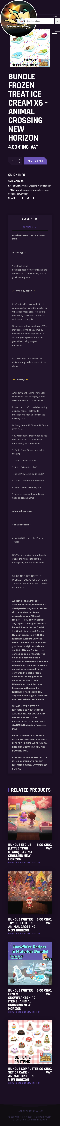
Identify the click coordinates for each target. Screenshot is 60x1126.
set (18, 193)
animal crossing (23, 189)
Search (56, 16)
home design (38, 189)
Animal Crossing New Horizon (36, 185)
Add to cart (35, 160)
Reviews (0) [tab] (30, 226)
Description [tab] (30, 219)
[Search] (57, 21)
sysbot (24, 193)
